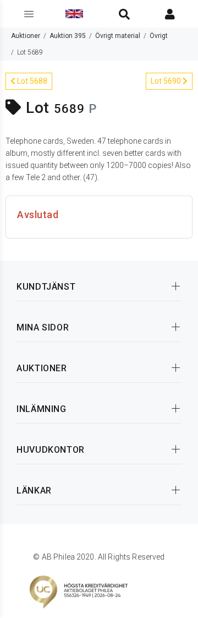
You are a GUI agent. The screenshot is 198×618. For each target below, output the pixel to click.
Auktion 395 (68, 36)
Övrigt (159, 36)
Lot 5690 (167, 81)
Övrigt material (117, 36)
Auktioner (25, 36)
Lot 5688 (31, 81)
